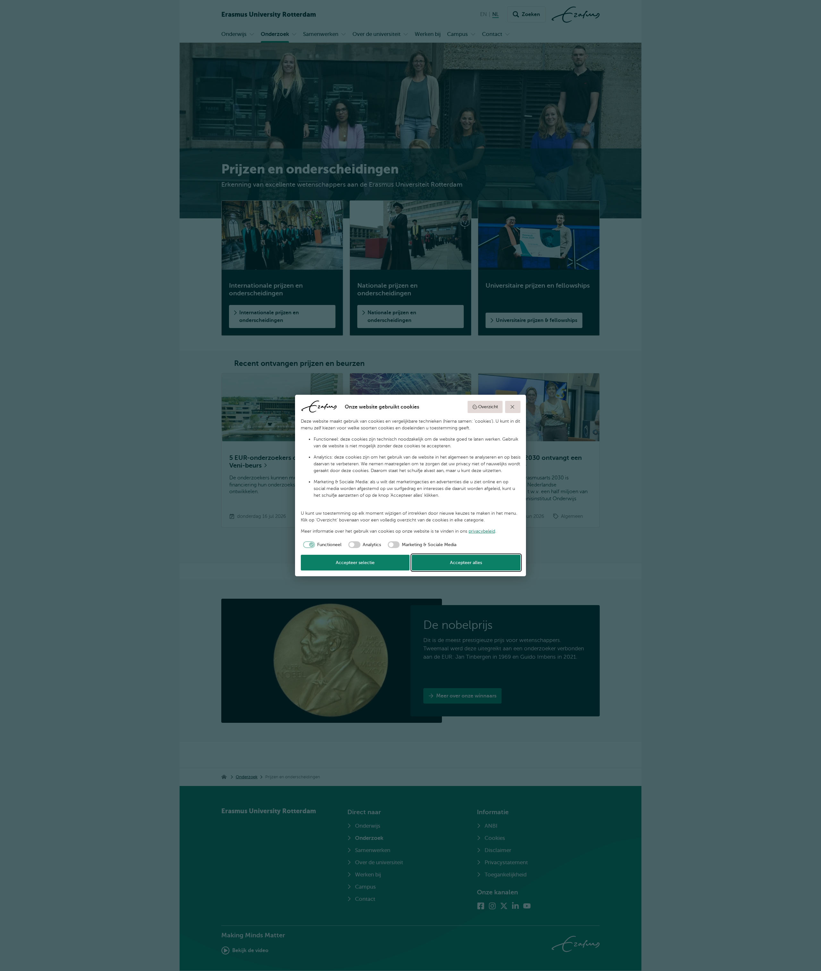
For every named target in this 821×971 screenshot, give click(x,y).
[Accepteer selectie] (513, 407)
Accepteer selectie (355, 562)
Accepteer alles (466, 562)
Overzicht (488, 406)
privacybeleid (482, 531)
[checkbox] (321, 544)
